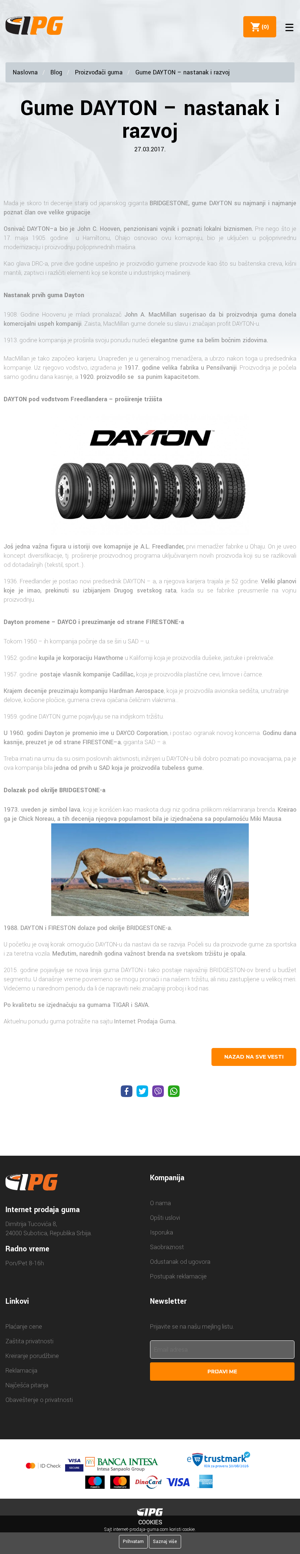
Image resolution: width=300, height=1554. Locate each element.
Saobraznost (167, 1247)
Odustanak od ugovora (180, 1262)
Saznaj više (165, 1541)
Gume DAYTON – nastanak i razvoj (182, 72)
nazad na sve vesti (254, 1056)
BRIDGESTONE (169, 203)
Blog (56, 72)
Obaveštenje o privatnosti (39, 1400)
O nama (160, 1203)
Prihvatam (133, 1541)
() (264, 26)
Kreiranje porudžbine (32, 1356)
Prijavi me (222, 1371)
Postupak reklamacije (178, 1276)
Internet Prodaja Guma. (145, 1021)
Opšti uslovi (165, 1218)
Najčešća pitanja (26, 1385)
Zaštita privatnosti (29, 1341)
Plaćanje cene (23, 1326)
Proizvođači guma (99, 72)
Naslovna (25, 72)
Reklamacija (21, 1370)
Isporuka (161, 1232)
